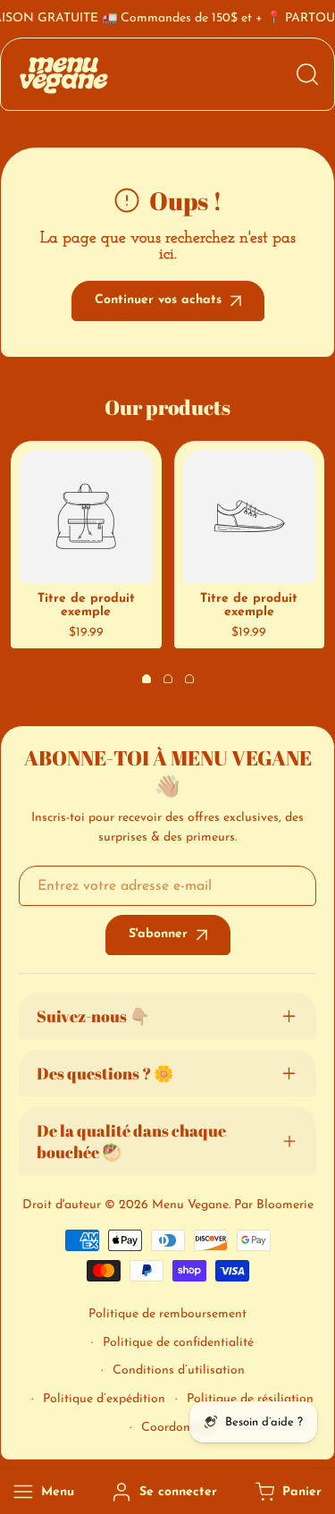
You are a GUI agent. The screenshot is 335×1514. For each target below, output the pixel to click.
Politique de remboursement (167, 1314)
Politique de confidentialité (178, 1342)
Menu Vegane (190, 1205)
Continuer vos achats (158, 300)
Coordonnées (178, 1427)
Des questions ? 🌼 (105, 1073)
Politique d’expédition (104, 1399)
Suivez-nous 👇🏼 (93, 1016)
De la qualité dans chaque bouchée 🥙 (131, 1141)
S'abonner (158, 934)
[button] (286, 1492)
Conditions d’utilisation (179, 1370)
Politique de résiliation (250, 1399)
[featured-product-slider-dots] (146, 678)
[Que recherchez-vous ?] (307, 74)
